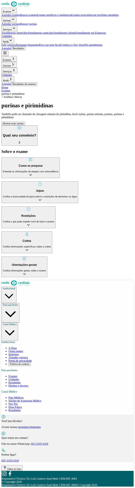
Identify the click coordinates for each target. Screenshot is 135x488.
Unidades (6, 35)
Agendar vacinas (10, 23)
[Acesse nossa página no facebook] (10, 475)
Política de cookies (19, 364)
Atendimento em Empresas (91, 32)
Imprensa (13, 354)
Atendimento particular (40, 32)
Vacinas (7, 20)
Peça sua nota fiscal (50, 44)
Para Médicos (16, 397)
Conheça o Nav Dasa (72, 44)
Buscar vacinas (28, 23)
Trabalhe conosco (18, 357)
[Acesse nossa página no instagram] (4, 475)
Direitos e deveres (18, 385)
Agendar (6, 48)
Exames (7, 11)
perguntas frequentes (29, 426)
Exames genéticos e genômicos (54, 14)
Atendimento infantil (64, 32)
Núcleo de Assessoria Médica (24, 400)
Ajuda (6, 41)
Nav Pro (13, 403)
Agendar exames (10, 14)
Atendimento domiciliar (14, 32)
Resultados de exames (24, 84)
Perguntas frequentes (27, 44)
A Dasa (12, 348)
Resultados (18, 48)
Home (4, 87)
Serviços (7, 29)
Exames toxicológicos (83, 14)
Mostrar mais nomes (13, 123)
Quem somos (15, 351)
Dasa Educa (15, 407)
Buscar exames (28, 14)
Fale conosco (8, 44)
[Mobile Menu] (4, 53)
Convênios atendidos (107, 14)
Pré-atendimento (93, 44)
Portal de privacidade (20, 360)
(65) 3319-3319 (39, 443)
